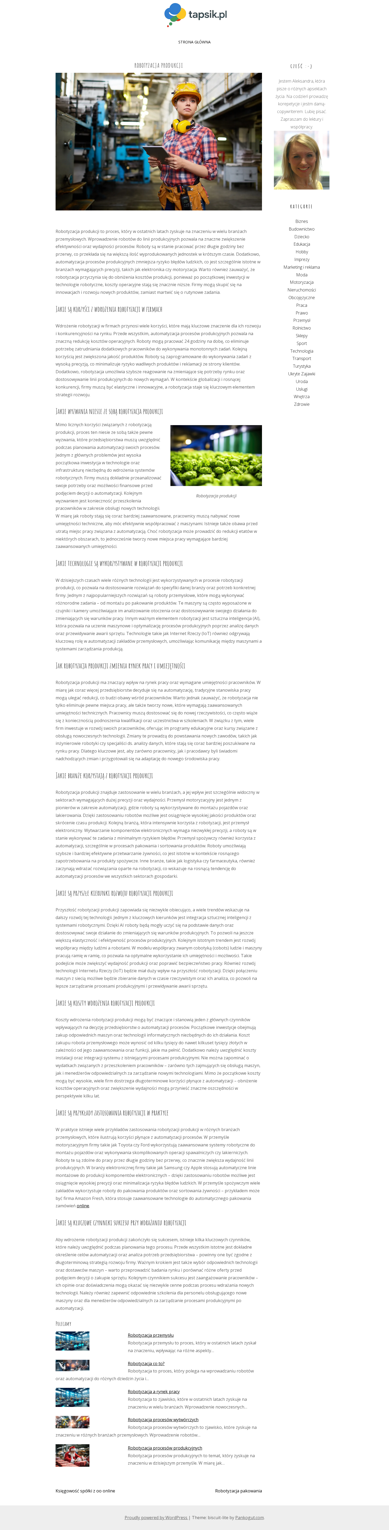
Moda (301, 275)
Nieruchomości (301, 290)
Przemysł (301, 320)
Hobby (302, 252)
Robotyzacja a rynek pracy (154, 1391)
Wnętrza (302, 396)
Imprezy (301, 259)
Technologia (301, 351)
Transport (301, 358)
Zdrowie (302, 404)
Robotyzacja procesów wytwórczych (163, 1420)
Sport (302, 343)
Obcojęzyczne (301, 297)
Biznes (301, 221)
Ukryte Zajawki (301, 374)
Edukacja (301, 244)
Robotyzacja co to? (146, 1363)
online (83, 1206)
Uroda (302, 381)
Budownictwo (302, 229)
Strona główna (194, 41)
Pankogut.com (249, 1517)
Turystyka (302, 366)
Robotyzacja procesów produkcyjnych (165, 1448)
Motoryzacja (302, 282)
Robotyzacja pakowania (238, 1491)
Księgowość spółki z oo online (85, 1491)
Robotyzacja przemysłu (151, 1335)
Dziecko (301, 237)
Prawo (302, 313)
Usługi (301, 389)
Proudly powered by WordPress (156, 1517)
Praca (301, 305)
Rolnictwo (301, 328)
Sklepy (301, 336)
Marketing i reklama (301, 267)
